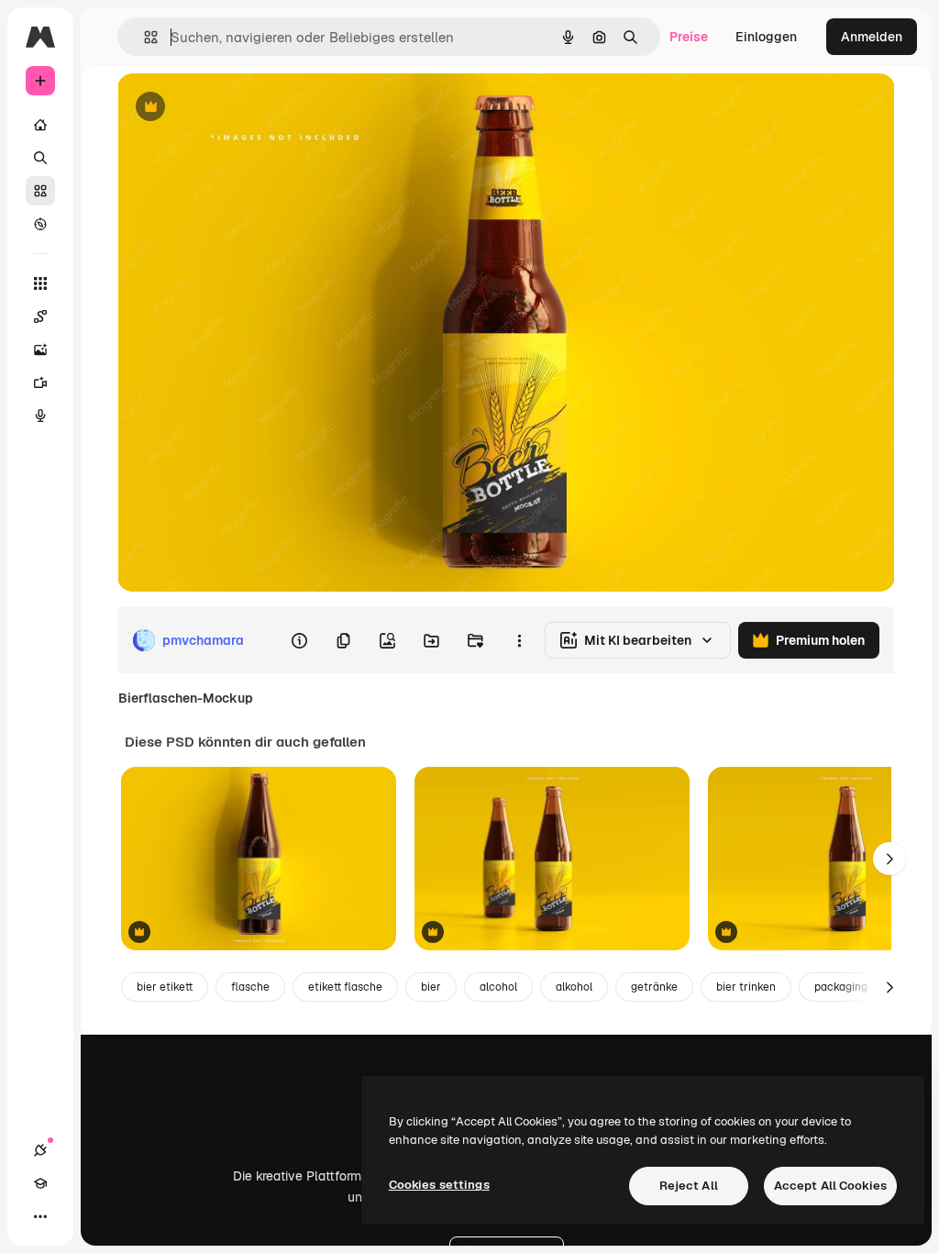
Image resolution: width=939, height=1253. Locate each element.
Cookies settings (439, 1184)
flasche (250, 987)
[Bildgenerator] (40, 349)
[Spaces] (40, 316)
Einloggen (766, 36)
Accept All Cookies (830, 1185)
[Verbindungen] (40, 1150)
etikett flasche (345, 987)
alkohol (574, 987)
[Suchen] (40, 157)
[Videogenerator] (40, 382)
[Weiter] (889, 858)
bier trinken (746, 987)
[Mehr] (40, 1216)
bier (431, 987)
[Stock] (40, 190)
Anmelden (871, 36)
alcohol (498, 987)
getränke (654, 987)
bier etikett (165, 987)
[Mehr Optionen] (519, 640)
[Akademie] (40, 1183)
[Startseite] (40, 124)
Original (234, 107)
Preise (688, 36)
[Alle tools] (40, 283)
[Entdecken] (40, 223)
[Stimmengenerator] (40, 415)
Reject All (688, 1185)
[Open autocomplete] (143, 37)
